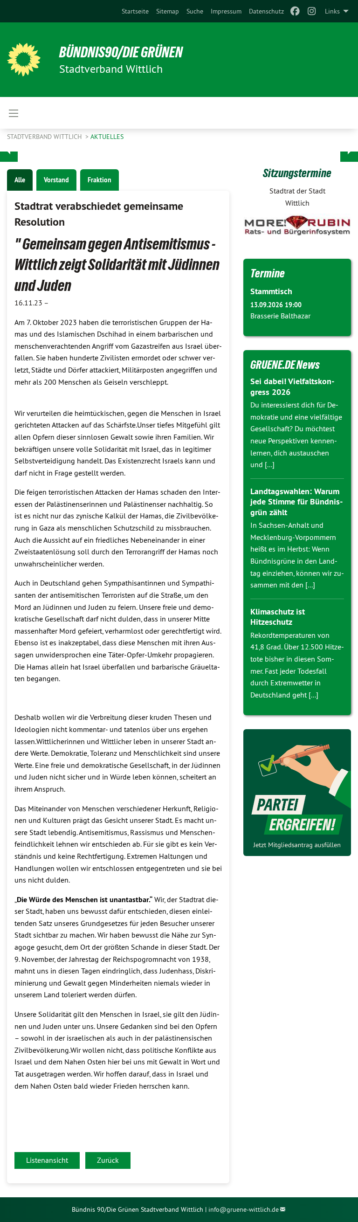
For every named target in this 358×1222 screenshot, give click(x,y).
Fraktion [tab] (99, 180)
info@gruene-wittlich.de (243, 1209)
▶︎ (349, 151)
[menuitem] (135, 11)
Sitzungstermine (297, 173)
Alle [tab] (19, 180)
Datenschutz (266, 11)
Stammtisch (271, 291)
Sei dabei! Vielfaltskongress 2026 (292, 386)
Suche (194, 11)
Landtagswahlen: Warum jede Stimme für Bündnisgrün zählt (296, 502)
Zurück (108, 1160)
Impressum (226, 11)
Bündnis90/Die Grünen (121, 52)
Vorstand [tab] (56, 180)
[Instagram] (312, 11)
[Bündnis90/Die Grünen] (24, 59)
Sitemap (167, 11)
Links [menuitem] (332, 11)
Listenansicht (47, 1160)
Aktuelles (107, 136)
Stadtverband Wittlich (45, 136)
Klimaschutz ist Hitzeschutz (277, 617)
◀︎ (9, 151)
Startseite (135, 11)
